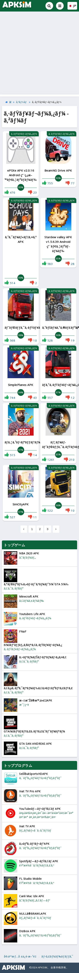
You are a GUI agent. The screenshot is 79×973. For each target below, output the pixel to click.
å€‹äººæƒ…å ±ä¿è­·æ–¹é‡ (20, 956)
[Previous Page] (24, 529)
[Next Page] (56, 529)
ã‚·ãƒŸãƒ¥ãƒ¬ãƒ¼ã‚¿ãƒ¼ (47, 102)
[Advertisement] (39, 53)
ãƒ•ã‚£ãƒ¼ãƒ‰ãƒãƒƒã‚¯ (57, 956)
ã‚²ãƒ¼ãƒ (22, 102)
